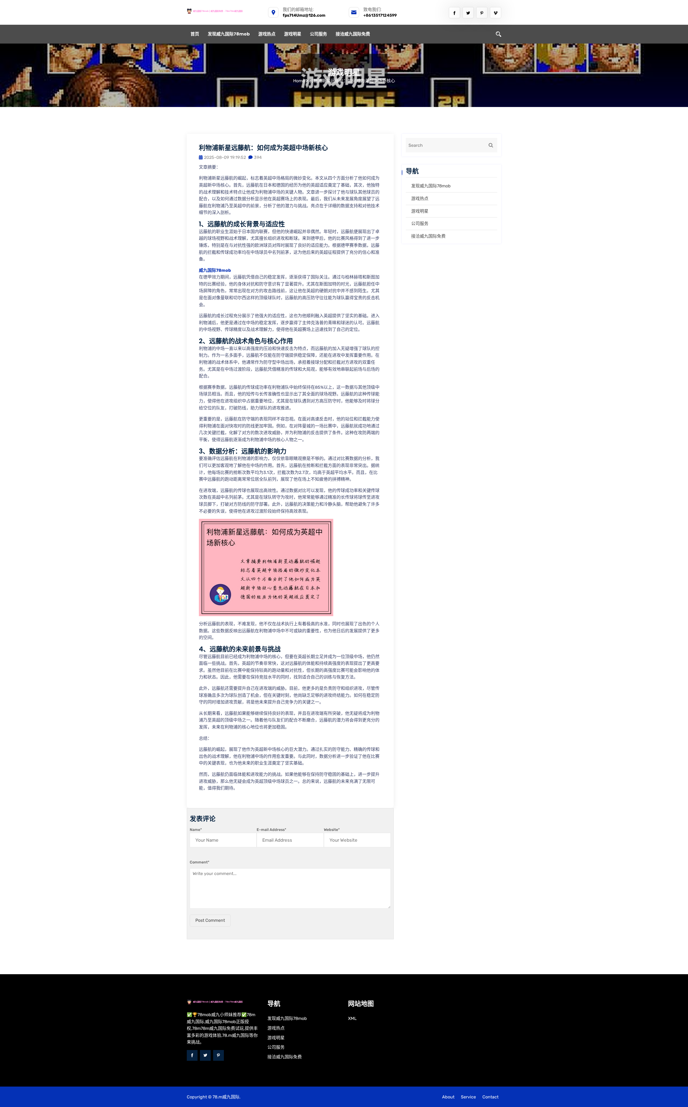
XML (352, 1018)
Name (196, 829)
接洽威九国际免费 (353, 34)
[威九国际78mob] (223, 11)
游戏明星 (292, 34)
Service (468, 1096)
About (448, 1096)
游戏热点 (266, 34)
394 (258, 157)
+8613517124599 (380, 15)
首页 (195, 34)
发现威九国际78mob (229, 34)
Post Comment (210, 920)
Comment (199, 862)
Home (299, 80)
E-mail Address (271, 829)
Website (332, 829)
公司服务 (318, 34)
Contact (490, 1096)
